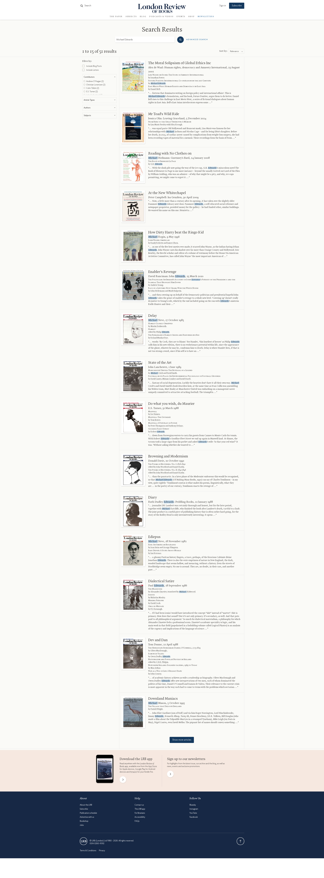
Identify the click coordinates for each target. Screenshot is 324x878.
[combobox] (236, 51)
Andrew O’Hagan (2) (95, 81)
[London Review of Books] (83, 841)
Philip (162, 332)
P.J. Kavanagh (156, 609)
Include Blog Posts (94, 66)
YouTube (193, 813)
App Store (152, 766)
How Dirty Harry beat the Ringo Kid (176, 232)
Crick (157, 373)
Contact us (139, 805)
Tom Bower (155, 420)
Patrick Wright (157, 709)
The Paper (116, 17)
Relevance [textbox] (234, 51)
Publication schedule (88, 813)
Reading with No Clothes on (169, 153)
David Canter (156, 379)
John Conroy (156, 674)
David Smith (172, 373)
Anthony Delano (176, 426)
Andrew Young (157, 285)
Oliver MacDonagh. (159, 651)
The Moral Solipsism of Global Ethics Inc (179, 63)
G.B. (156, 164)
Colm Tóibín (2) (92, 88)
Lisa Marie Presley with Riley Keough (166, 125)
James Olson (172, 243)
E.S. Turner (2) (92, 92)
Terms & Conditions (88, 851)
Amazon (133, 772)
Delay (152, 316)
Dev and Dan (158, 640)
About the (86, 805)
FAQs (137, 821)
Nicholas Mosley (158, 598)
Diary (152, 497)
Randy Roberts (157, 243)
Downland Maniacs (163, 699)
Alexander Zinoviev (159, 592)
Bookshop (84, 821)
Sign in (222, 6)
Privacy (102, 851)
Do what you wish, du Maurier (171, 404)
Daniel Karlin (178, 467)
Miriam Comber (169, 379)
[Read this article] (133, 76)
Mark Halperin (175, 291)
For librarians (140, 813)
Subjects (131, 17)
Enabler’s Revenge (162, 272)
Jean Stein (155, 548)
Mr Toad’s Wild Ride (163, 114)
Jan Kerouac (156, 553)
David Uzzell (185, 379)
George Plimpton (170, 548)
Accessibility (140, 817)
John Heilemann (158, 291)
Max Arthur (155, 668)
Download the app (136, 759)
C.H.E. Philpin (162, 662)
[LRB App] (104, 769)
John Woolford (162, 467)
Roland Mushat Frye (159, 338)
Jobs (82, 825)
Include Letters (92, 70)
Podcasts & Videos (161, 17)
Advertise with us (87, 817)
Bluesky (192, 805)
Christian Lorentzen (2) (95, 85)
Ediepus (154, 537)
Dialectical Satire (161, 581)
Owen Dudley (160, 657)
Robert (157, 432)
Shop (191, 17)
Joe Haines (155, 414)
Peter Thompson (158, 426)
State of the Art (159, 363)
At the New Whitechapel (167, 193)
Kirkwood (187, 592)
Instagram (193, 809)
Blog (143, 17)
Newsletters (206, 17)
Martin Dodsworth (158, 326)
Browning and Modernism (168, 456)
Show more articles (181, 740)
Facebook (193, 817)
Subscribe (237, 6)
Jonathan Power (157, 78)
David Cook (155, 603)
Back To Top (240, 841)
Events (181, 17)
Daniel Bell (155, 89)
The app (140, 809)
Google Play (140, 769)
